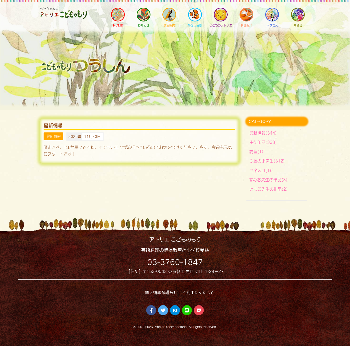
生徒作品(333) (263, 142)
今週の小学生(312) (267, 160)
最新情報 (53, 136)
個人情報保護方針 (161, 292)
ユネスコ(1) (260, 170)
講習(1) (256, 151)
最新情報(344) (263, 133)
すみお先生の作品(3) (268, 179)
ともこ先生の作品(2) (268, 189)
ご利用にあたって (198, 292)
